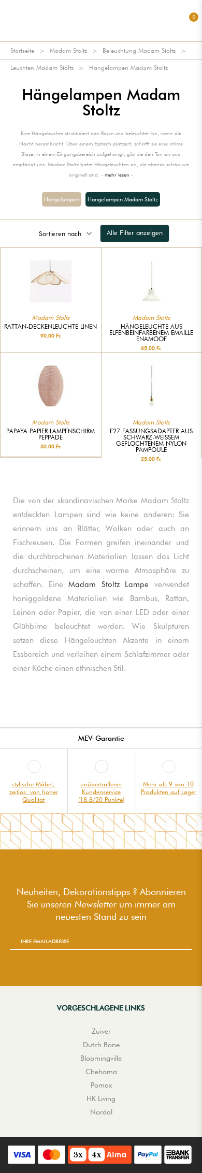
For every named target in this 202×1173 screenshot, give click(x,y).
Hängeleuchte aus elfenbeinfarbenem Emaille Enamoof (151, 333)
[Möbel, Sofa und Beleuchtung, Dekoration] (101, 21)
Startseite (22, 50)
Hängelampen (61, 199)
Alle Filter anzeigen (135, 232)
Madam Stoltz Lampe (108, 584)
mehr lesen (117, 174)
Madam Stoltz (68, 50)
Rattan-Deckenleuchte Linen (50, 327)
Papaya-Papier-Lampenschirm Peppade (50, 434)
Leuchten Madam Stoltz (42, 67)
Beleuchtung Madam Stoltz (139, 50)
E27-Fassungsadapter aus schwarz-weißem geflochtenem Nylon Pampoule (151, 440)
